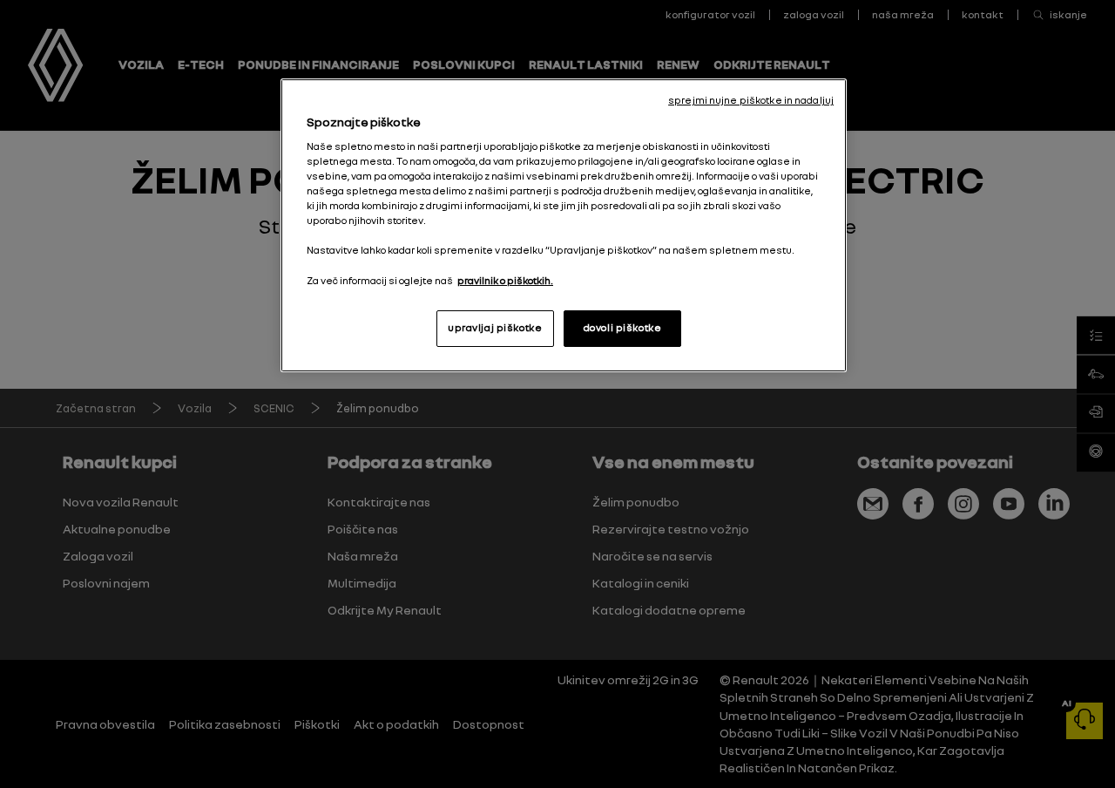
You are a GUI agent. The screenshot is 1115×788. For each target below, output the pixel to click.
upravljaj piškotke (495, 328)
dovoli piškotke (623, 328)
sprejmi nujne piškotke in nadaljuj (751, 100)
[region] (563, 224)
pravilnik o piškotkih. (505, 281)
